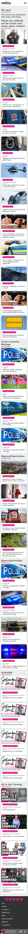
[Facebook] (10, 899)
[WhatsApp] (6, 899)
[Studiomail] (17, 899)
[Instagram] (14, 899)
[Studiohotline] (21, 899)
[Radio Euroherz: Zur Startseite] (12, 3)
